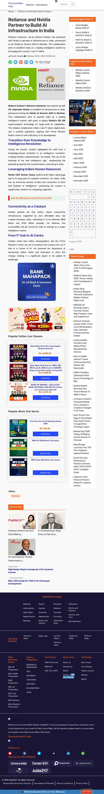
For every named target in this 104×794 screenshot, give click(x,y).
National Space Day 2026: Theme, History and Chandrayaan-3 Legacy (83, 279)
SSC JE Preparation (13, 688)
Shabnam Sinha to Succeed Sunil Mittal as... (20, 532)
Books (83, 679)
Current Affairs (57, 637)
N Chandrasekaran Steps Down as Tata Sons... (49, 532)
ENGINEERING (33, 688)
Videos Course (87, 671)
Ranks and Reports (73, 609)
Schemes (43, 612)
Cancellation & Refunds (44, 783)
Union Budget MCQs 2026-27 (82, 26)
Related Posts (16, 507)
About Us (67, 662)
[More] (56, 1)
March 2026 (79, 163)
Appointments (29, 616)
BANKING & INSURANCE (32, 666)
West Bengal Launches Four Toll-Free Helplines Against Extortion (83, 448)
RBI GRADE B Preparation (14, 705)
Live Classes (86, 667)
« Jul (71, 249)
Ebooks (84, 675)
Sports (41, 604)
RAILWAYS (31, 676)
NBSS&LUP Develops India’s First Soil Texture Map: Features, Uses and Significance (83, 311)
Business (15, 496)
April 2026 (78, 158)
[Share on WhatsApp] (10, 62)
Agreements (44, 616)
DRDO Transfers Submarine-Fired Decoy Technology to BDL (83, 376)
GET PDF (87, 792)
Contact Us (67, 667)
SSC (28, 671)
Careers (69, 676)
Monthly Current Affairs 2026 (83, 81)
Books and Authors (43, 621)
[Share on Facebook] (26, 62)
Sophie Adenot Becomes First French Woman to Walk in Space (82, 390)
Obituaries (73, 604)
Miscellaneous (75, 621)
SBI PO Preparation (13, 668)
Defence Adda (57, 643)
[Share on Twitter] (31, 62)
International (41, 4)
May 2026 (78, 154)
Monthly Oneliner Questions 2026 (83, 89)
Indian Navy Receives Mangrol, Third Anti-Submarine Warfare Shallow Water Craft (83, 295)
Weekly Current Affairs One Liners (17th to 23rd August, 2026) (83, 266)
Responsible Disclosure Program (17, 783)
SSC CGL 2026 (51, 671)
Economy (58, 616)
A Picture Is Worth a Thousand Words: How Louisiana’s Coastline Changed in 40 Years (82, 405)
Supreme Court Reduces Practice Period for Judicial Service (82, 481)
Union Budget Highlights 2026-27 (84, 48)
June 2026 (78, 149)
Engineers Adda (73, 637)
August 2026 (80, 139)
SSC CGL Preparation (13, 694)
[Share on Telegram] (15, 62)
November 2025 (81, 181)
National (30, 4)
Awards (42, 608)
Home (11, 11)
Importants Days (58, 621)
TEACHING (31, 680)
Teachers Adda (27, 637)
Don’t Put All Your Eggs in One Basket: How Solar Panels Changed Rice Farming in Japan (83, 421)
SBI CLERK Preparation (13, 675)
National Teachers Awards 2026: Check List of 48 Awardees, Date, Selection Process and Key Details (83, 328)
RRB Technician (51, 662)
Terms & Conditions (65, 783)
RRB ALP (49, 667)
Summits (57, 612)
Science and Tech (74, 616)
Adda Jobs (43, 636)
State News (28, 612)
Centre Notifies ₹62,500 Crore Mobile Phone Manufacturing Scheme (80, 346)
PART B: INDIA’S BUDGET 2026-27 (84, 41)
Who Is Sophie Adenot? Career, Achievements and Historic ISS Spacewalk (82, 362)
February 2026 (80, 167)
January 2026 (80, 172)
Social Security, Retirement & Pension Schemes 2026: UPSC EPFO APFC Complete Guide (82, 465)
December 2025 (81, 176)
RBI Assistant (13, 700)
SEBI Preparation (13, 681)
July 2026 (78, 145)
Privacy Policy (82, 783)
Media (65, 671)
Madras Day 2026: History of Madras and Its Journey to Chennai (82, 435)
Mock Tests (86, 662)
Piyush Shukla (16, 56)
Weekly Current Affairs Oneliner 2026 (83, 73)
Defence (57, 608)
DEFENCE (31, 684)
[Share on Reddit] (21, 62)
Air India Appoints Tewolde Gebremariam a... (20, 559)
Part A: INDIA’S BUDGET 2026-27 (84, 34)
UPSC (29, 692)
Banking (26, 621)
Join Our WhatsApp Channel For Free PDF (31, 198)
